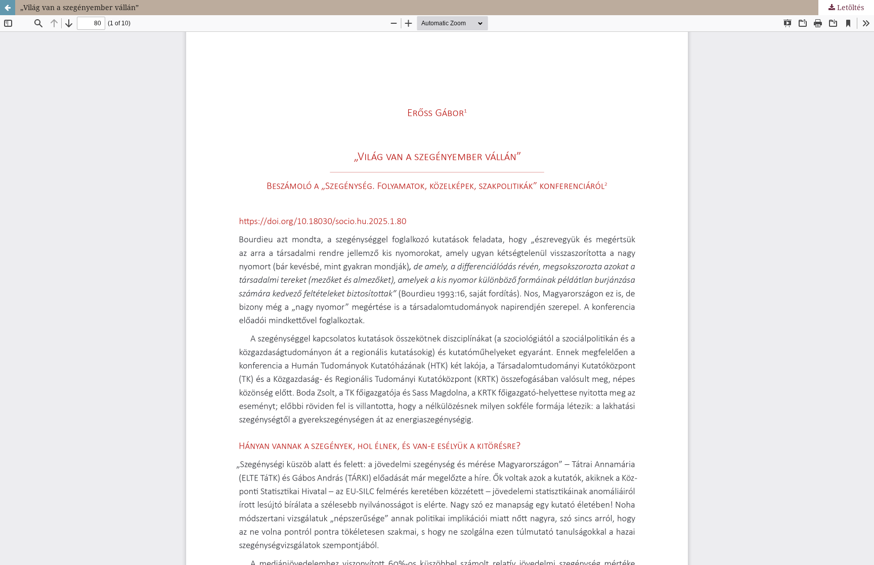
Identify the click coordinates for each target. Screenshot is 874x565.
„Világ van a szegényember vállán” (79, 7)
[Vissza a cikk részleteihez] (7, 7)
